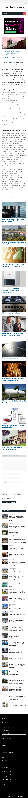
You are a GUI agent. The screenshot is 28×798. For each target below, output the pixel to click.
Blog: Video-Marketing (6, 774)
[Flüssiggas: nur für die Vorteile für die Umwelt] (14, 392)
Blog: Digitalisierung (6, 776)
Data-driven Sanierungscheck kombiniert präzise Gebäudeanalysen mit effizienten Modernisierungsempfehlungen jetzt (17, 682)
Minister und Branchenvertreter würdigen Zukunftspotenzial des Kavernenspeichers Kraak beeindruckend (17, 541)
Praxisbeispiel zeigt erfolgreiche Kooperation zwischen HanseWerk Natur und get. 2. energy (17, 600)
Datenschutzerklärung (7, 498)
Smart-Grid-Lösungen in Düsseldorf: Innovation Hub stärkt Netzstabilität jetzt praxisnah (17, 585)
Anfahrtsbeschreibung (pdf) (7, 727)
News (25, 58)
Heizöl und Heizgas (14, 7)
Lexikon (3, 755)
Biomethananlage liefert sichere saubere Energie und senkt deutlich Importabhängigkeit (17, 578)
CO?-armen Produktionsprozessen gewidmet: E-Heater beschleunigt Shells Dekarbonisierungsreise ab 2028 (17, 607)
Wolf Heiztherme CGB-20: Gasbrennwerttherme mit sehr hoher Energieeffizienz (13, 290)
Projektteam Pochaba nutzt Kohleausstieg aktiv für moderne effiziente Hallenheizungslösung (17, 636)
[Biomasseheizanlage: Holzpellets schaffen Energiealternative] (14, 324)
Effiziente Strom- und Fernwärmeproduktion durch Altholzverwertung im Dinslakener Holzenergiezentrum (16, 674)
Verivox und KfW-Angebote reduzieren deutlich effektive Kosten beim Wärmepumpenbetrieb (17, 698)
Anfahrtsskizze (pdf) (6, 730)
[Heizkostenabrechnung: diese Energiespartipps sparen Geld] (14, 369)
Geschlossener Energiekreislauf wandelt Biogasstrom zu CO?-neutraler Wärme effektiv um (17, 666)
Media (3, 749)
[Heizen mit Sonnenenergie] (14, 349)
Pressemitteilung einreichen (7, 752)
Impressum (4, 725)
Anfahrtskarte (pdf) (5, 733)
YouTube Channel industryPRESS (8, 782)
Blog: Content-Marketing (7, 771)
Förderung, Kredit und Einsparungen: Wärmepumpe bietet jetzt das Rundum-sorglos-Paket (17, 592)
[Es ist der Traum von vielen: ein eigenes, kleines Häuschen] (14, 438)
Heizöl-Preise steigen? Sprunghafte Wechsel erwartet (13, 220)
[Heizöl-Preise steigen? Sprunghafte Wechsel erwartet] (14, 210)
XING (3, 787)
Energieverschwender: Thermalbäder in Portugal (14, 243)
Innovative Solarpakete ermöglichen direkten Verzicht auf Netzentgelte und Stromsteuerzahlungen (17, 526)
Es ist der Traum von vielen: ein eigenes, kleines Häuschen (14, 448)
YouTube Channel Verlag (7, 779)
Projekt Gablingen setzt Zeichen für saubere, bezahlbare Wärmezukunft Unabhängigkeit (16, 534)
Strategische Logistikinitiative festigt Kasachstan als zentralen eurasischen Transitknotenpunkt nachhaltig (17, 651)
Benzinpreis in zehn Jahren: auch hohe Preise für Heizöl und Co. (13, 265)
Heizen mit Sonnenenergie (10, 358)
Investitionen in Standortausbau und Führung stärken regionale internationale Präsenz (17, 622)
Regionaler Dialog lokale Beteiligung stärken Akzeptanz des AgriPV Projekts (17, 570)
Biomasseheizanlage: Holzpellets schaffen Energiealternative (12, 334)
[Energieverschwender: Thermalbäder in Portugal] (14, 233)
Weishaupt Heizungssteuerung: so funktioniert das (13, 426)
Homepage (4, 722)
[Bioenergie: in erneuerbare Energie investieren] (14, 43)
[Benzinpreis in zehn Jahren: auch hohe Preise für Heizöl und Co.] (14, 255)
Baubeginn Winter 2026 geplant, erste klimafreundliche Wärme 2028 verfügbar (17, 555)
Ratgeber (3, 757)
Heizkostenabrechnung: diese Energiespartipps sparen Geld (13, 379)
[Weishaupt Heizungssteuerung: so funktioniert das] (14, 416)
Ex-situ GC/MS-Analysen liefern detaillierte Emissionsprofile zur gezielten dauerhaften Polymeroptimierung (17, 629)
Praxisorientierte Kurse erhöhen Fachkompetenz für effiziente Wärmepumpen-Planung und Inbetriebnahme (15, 690)
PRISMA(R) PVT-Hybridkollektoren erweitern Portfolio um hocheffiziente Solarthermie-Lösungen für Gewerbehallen (16, 518)
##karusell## (16, 58)
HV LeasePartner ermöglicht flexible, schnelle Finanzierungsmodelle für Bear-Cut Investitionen (17, 644)
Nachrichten (4, 760)
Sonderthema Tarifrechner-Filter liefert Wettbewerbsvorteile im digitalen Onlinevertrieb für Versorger (17, 548)
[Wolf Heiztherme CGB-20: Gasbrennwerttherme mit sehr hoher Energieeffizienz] (14, 279)
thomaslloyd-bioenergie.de (19, 171)
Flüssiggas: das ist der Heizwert (12, 313)
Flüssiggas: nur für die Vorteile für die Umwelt (14, 402)
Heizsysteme (21, 58)
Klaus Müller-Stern (9, 57)
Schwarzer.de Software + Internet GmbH (14, 796)
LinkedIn (3, 784)
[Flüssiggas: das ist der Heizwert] (14, 304)
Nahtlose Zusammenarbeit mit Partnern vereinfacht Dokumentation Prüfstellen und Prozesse (17, 658)
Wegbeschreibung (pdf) (6, 735)
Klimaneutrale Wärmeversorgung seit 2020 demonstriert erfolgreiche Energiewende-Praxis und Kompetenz (17, 614)
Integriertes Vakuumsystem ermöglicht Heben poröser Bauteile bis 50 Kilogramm (17, 704)
